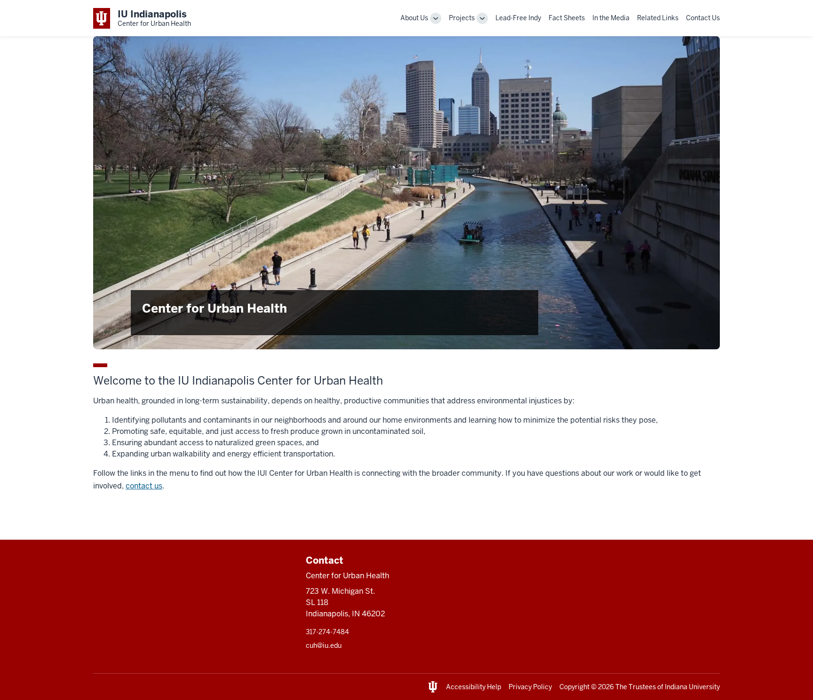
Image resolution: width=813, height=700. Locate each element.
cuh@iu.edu (324, 645)
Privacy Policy (530, 687)
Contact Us (703, 18)
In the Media (611, 18)
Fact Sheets (567, 18)
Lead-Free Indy (518, 18)
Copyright (574, 687)
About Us (414, 18)
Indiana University (692, 687)
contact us (144, 486)
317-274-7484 (327, 632)
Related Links (657, 18)
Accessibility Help (473, 687)
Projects (462, 18)
